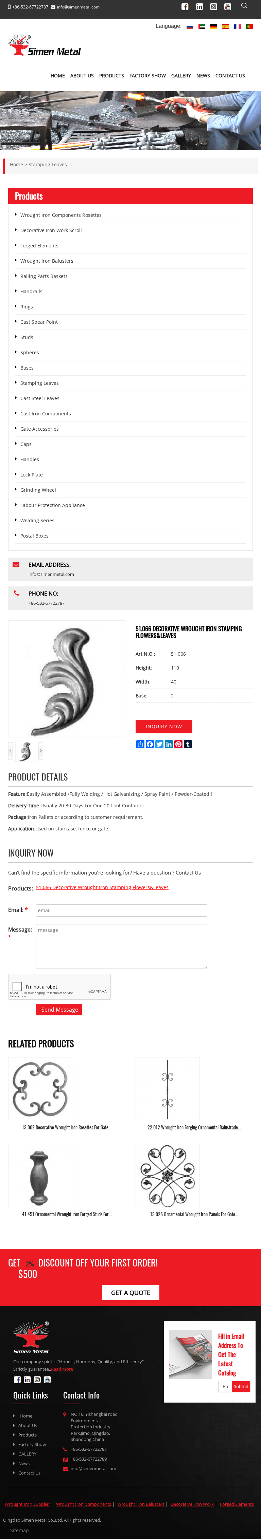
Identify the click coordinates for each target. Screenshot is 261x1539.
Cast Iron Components (45, 413)
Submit (241, 1386)
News (203, 75)
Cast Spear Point (39, 322)
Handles (29, 459)
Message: (20, 933)
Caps (26, 444)
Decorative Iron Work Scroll (51, 230)
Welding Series (37, 520)
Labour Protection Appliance (52, 505)
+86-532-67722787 (89, 1449)
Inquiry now (164, 726)
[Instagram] (215, 5)
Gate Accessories (39, 429)
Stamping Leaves (39, 383)
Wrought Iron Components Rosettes (61, 215)
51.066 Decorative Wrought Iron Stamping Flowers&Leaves (102, 887)
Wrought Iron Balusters (46, 261)
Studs (26, 337)
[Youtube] (229, 5)
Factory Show (147, 75)
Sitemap (19, 1530)
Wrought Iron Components (83, 1504)
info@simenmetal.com (78, 7)
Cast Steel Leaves (39, 398)
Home (58, 75)
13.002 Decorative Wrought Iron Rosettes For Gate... (66, 1127)
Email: (18, 910)
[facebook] (188, 5)
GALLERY (181, 75)
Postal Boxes (34, 535)
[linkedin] (201, 5)
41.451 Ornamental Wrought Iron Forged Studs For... (67, 1214)
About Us (82, 75)
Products (111, 75)
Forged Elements (39, 245)
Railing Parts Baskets (44, 276)
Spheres (29, 352)
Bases (27, 367)
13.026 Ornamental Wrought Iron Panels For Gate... (194, 1214)
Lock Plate (31, 474)
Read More (62, 1369)
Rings (26, 306)
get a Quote (130, 1293)
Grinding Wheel (38, 490)
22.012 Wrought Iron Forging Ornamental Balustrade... (194, 1127)
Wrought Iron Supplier (27, 1504)
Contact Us (230, 75)
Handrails (31, 291)
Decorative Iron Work (192, 1504)
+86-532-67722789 (89, 1459)
